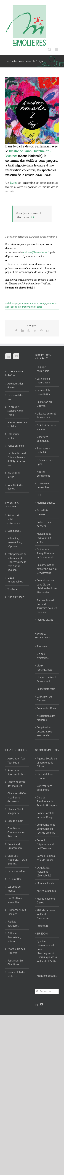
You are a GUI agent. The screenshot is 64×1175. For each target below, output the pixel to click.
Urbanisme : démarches (43, 485)
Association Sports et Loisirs (16, 772)
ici (32, 217)
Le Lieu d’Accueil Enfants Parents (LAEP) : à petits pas (16, 459)
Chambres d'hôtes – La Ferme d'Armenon (17, 797)
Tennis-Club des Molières (16, 974)
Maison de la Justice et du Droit (44, 537)
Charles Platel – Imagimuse (16, 811)
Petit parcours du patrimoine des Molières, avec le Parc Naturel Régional (16, 562)
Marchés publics (46, 502)
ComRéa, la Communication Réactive (16, 832)
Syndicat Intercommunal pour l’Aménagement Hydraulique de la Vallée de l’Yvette (47, 951)
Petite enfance (15, 445)
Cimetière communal (43, 439)
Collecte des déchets (44, 524)
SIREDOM (42, 933)
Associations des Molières (46, 718)
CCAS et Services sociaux (46, 427)
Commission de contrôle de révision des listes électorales (47, 586)
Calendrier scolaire (13, 436)
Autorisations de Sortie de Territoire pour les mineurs (47, 606)
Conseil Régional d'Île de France (46, 858)
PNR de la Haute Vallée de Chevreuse (46, 914)
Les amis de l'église (14, 888)
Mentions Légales (47, 975)
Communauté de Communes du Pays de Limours (46, 828)
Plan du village (15, 597)
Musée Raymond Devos (46, 900)
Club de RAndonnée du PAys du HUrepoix (47, 801)
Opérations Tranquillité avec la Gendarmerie (46, 553)
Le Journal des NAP (15, 397)
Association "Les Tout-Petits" (16, 760)
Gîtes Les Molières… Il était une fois (17, 859)
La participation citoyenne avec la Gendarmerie (47, 569)
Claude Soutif (15, 820)
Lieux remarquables (15, 579)
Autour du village (38, 303)
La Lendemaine (16, 871)
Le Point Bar (14, 879)
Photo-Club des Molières (16, 951)
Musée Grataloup (46, 890)
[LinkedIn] (8, 356)
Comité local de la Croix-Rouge (45, 815)
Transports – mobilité (43, 450)
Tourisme (12, 589)
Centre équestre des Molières (16, 784)
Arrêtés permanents (43, 473)
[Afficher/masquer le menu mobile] (57, 49)
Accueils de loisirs (13, 475)
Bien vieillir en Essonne (45, 776)
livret (13, 182)
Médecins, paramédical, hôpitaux (14, 542)
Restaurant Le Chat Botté (15, 962)
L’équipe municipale (43, 369)
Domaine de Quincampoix (14, 846)
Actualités (24, 303)
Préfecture (43, 925)
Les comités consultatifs (43, 392)
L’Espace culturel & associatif (46, 415)
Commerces (14, 530)
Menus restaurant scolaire (17, 424)
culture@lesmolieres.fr (36, 252)
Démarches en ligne (45, 462)
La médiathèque (46, 688)
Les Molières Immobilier (14, 900)
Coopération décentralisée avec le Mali (44, 731)
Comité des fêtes (46, 708)
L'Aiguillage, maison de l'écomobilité (44, 871)
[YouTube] (16, 356)
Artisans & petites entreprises (13, 519)
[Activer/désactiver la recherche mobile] (49, 49)
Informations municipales (30, 306)
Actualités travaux (42, 512)
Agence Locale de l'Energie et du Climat (47, 762)
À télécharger (11, 303)
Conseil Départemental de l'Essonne (45, 844)
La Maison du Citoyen (44, 404)
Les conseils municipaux (43, 380)
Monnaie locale (45, 883)
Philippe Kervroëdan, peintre (14, 937)
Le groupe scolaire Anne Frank (15, 410)
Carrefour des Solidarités (44, 788)
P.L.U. (40, 495)
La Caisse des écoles (15, 486)
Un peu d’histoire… (43, 656)
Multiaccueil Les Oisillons (16, 912)
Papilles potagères (13, 923)
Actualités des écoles (15, 385)
